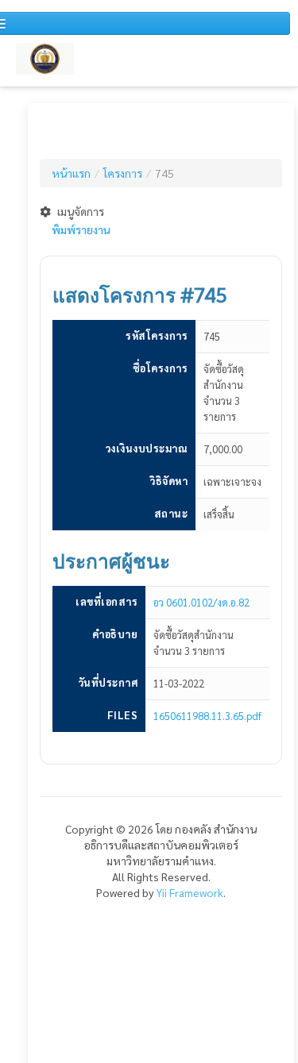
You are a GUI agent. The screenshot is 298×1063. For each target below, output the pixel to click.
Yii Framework (189, 892)
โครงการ (122, 173)
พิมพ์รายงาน (81, 229)
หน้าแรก (71, 173)
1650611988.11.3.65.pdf (207, 715)
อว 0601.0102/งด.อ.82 (201, 602)
